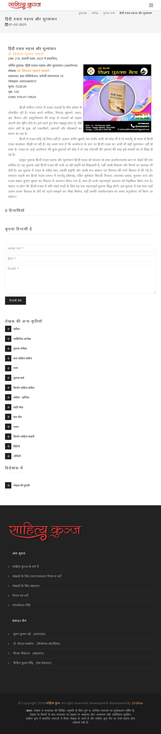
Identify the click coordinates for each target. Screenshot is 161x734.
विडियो (16, 446)
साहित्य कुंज (53, 703)
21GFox (137, 703)
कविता (16, 329)
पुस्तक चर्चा (109, 13)
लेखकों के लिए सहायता (25, 586)
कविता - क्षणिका (21, 397)
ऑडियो (17, 456)
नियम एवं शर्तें (20, 595)
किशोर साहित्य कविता (23, 388)
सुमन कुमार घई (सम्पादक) (28, 634)
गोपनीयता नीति (21, 605)
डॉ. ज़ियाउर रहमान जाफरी (26, 54)
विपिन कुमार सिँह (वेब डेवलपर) (31, 663)
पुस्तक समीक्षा (20, 348)
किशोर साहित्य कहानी (23, 436)
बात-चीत (17, 417)
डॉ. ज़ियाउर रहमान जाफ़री (33, 70)
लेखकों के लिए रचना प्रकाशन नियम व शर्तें (36, 576)
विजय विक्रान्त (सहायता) (28, 653)
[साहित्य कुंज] (24, 5)
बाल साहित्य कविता (22, 358)
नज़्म (15, 368)
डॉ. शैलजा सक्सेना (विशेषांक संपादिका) (36, 643)
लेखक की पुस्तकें (21, 485)
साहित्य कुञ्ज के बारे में (25, 566)
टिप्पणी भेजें (15, 300)
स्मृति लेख (18, 407)
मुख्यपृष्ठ (83, 13)
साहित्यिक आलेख (22, 339)
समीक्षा (95, 13)
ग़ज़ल (16, 427)
